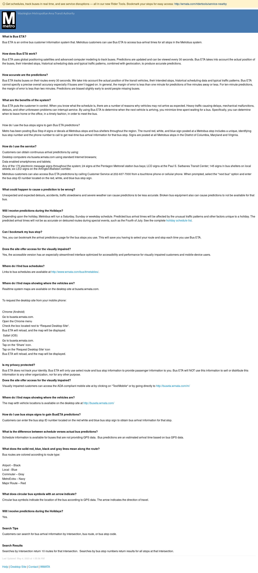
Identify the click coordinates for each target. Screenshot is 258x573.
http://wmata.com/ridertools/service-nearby (200, 4)
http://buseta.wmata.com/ (98, 403)
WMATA (45, 567)
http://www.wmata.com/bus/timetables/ (74, 272)
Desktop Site (18, 567)
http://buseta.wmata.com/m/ (173, 386)
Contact (33, 567)
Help (5, 567)
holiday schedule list (179, 220)
